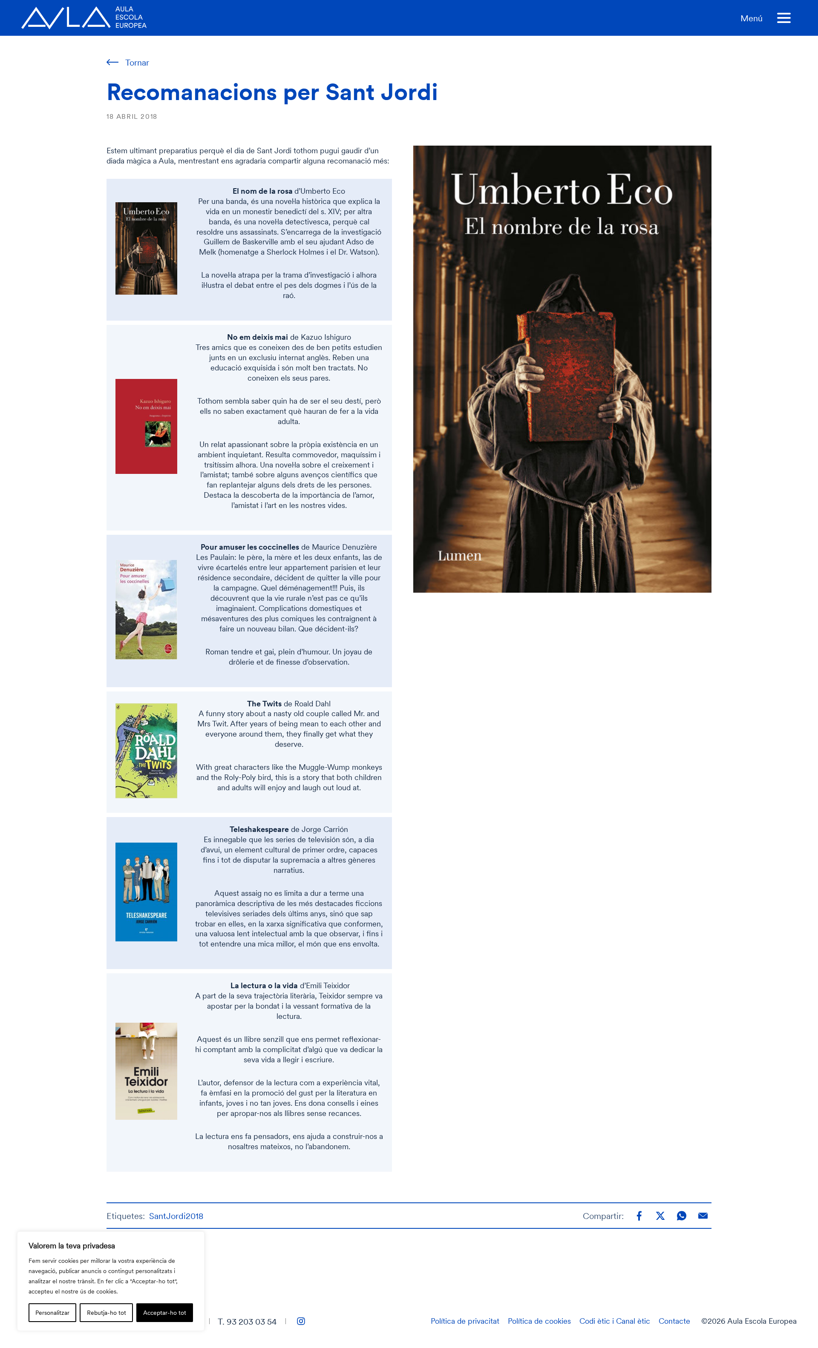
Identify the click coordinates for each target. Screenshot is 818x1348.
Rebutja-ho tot (106, 1312)
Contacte (674, 1320)
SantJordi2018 (176, 1215)
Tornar (137, 62)
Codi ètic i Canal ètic (614, 1320)
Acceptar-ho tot (164, 1312)
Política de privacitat (465, 1320)
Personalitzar (52, 1312)
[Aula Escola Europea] (84, 17)
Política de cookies (539, 1320)
